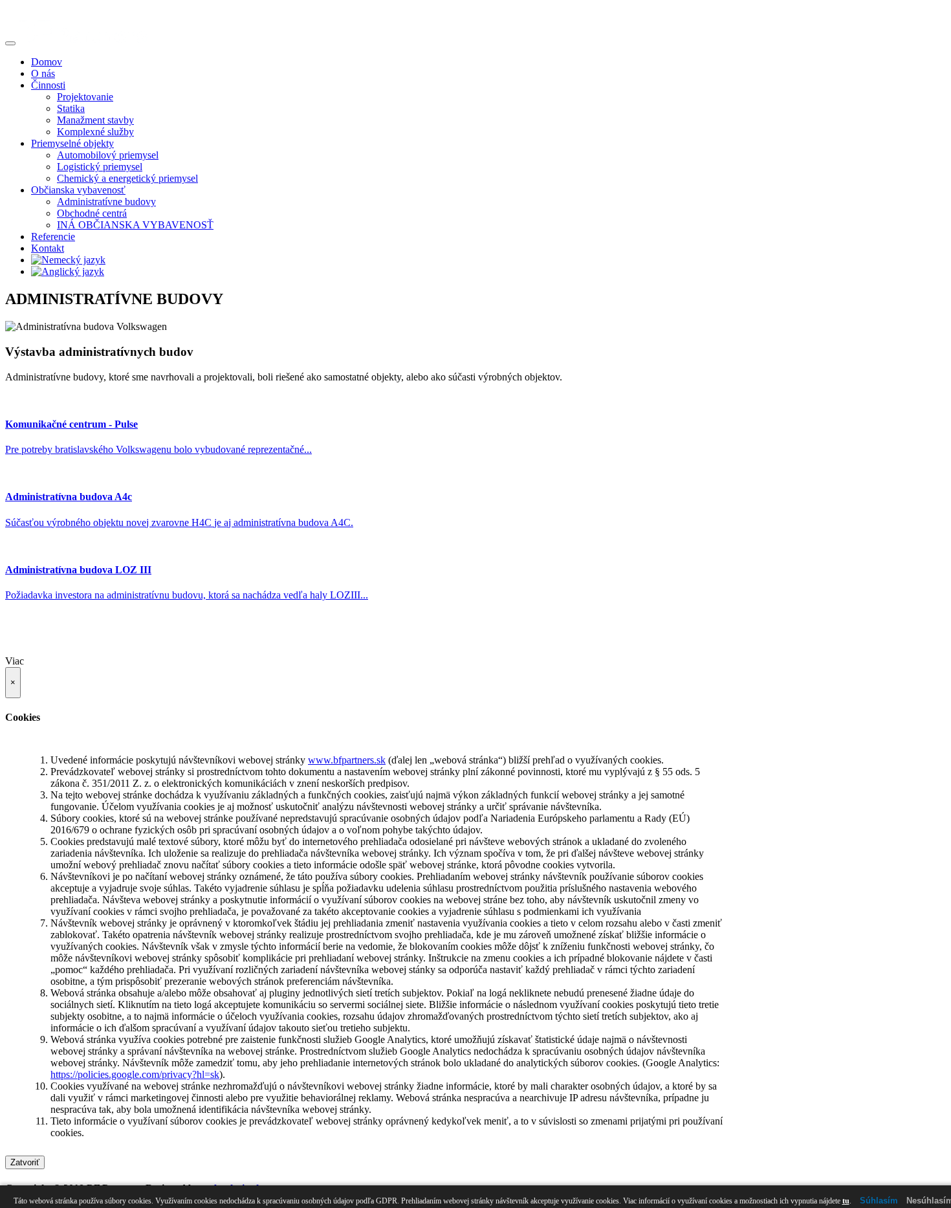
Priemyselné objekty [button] (72, 143)
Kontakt (47, 248)
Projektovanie (85, 96)
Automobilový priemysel (107, 154)
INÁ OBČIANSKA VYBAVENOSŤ (135, 224)
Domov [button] (46, 61)
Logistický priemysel (99, 166)
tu (845, 1200)
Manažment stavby (95, 120)
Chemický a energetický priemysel (127, 178)
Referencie (53, 236)
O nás (43, 73)
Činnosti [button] (48, 85)
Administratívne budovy (106, 201)
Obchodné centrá (92, 213)
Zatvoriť (24, 1162)
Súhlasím (879, 1200)
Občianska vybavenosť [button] (78, 189)
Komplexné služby (95, 131)
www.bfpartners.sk (347, 759)
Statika (71, 108)
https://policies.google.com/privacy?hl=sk (134, 1074)
